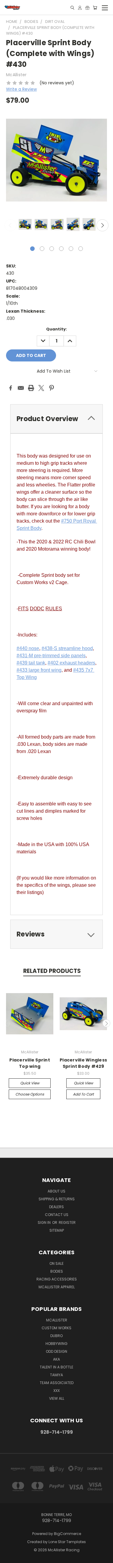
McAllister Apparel (57, 1286)
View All (56, 1398)
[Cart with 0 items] (95, 7)
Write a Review (21, 89)
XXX (56, 1390)
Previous (11, 225)
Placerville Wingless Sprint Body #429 (83, 1063)
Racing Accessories (56, 1279)
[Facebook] (11, 388)
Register (67, 1222)
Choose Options (29, 1094)
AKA (56, 1359)
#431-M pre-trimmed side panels (51, 655)
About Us (56, 1191)
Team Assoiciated (57, 1382)
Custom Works (56, 1327)
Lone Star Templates (67, 1541)
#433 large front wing (39, 670)
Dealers (56, 1206)
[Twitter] (41, 388)
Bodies (56, 1271)
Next (102, 225)
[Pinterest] (52, 388)
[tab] (56, 418)
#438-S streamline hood (67, 648)
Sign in (45, 1222)
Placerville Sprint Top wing (29, 1063)
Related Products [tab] (52, 971)
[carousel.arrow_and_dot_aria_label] (42, 248)
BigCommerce (67, 1533)
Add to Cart (83, 1094)
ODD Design (56, 1351)
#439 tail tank (31, 662)
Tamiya (56, 1374)
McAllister (56, 1320)
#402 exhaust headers (71, 662)
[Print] (31, 388)
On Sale (56, 1263)
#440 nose (28, 648)
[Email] (21, 388)
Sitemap (56, 1230)
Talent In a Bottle (56, 1367)
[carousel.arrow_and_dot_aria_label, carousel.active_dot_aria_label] (32, 248)
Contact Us (56, 1214)
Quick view (29, 1083)
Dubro (56, 1335)
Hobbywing (56, 1343)
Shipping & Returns (57, 1199)
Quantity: (56, 329)
